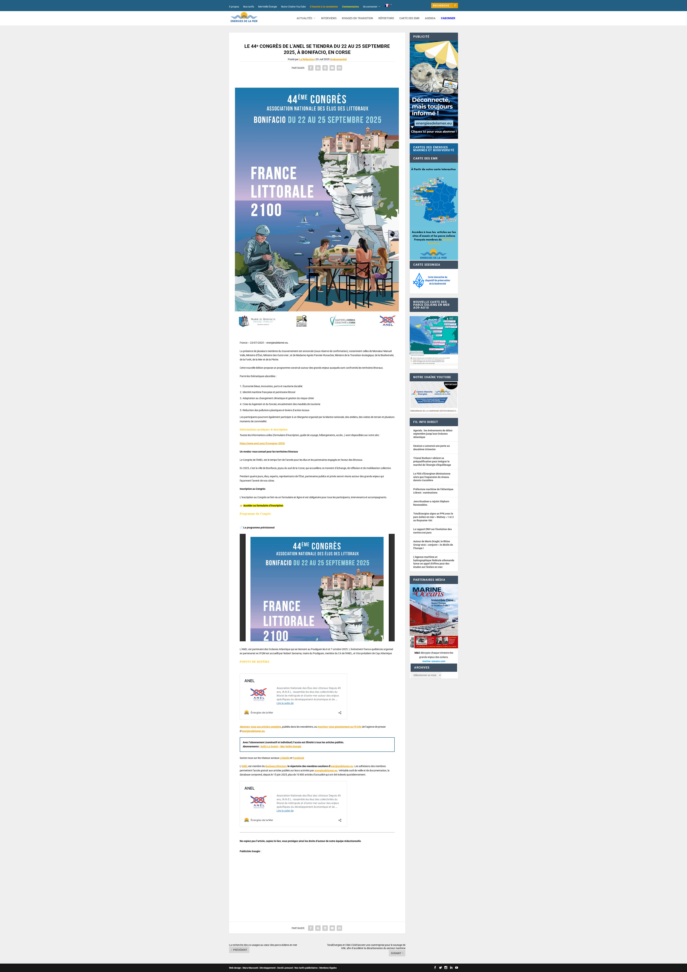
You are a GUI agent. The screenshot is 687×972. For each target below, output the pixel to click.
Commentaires (350, 6)
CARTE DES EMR (409, 18)
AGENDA (430, 18)
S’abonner (448, 18)
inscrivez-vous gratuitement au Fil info (340, 726)
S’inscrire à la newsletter (324, 6)
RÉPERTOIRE (386, 18)
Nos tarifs (248, 6)
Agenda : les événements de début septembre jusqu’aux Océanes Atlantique (432, 434)
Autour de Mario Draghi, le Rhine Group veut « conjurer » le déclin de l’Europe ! (433, 544)
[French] (389, 5)
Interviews (329, 18)
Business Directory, (276, 766)
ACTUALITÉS (304, 18)
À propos (234, 6)
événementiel (339, 59)
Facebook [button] (298, 757)
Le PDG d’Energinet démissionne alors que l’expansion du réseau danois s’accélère (431, 477)
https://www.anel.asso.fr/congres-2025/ (262, 443)
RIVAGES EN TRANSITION (357, 18)
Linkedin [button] (285, 757)
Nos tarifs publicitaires (306, 967)
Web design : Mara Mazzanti (243, 967)
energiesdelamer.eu (253, 731)
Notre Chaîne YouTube (293, 6)
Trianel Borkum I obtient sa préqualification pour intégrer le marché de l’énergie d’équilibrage (432, 461)
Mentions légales (328, 967)
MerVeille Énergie (267, 6)
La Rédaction (306, 59)
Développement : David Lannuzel (276, 967)
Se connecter (370, 6)
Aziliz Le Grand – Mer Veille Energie (280, 746)
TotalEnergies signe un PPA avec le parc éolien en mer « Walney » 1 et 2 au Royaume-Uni (433, 517)
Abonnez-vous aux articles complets (260, 726)
